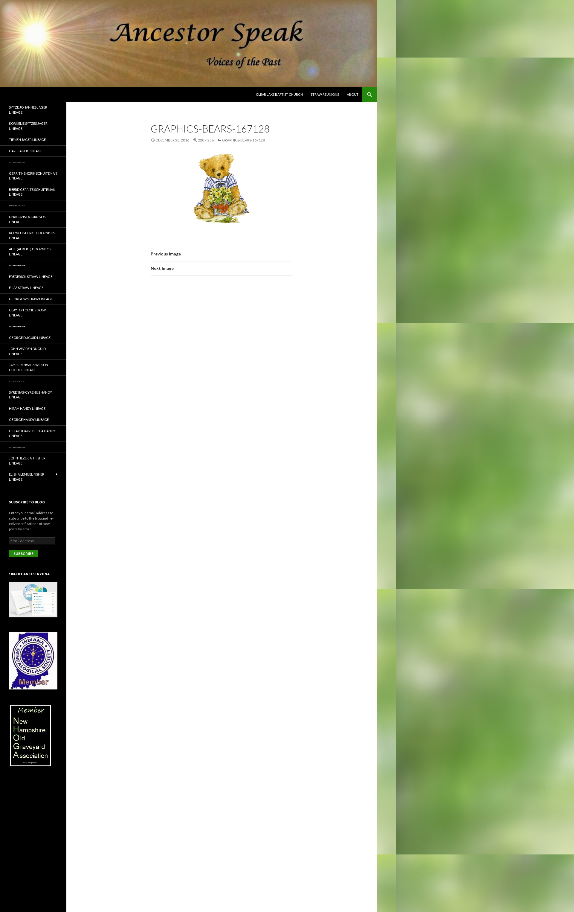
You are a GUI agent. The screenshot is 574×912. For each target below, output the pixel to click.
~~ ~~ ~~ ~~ (17, 162)
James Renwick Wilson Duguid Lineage (28, 367)
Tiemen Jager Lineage (27, 139)
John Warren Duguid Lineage (27, 351)
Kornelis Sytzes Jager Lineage (28, 125)
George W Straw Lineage (31, 299)
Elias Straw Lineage (26, 288)
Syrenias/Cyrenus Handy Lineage (30, 394)
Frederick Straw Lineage (30, 276)
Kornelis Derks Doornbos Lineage (32, 235)
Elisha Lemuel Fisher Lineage (26, 476)
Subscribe (23, 553)
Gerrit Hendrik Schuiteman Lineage (33, 175)
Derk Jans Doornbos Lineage (27, 219)
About (352, 94)
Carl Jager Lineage (25, 151)
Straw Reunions (325, 94)
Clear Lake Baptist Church (279, 94)
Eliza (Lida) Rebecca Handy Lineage (32, 433)
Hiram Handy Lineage (27, 408)
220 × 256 (206, 140)
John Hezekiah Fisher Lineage (27, 460)
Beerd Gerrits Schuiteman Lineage (32, 192)
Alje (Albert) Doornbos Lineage (30, 251)
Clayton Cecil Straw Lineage (27, 312)
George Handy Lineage (29, 419)
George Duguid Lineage (30, 337)
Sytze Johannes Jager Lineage (28, 109)
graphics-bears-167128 (243, 140)
